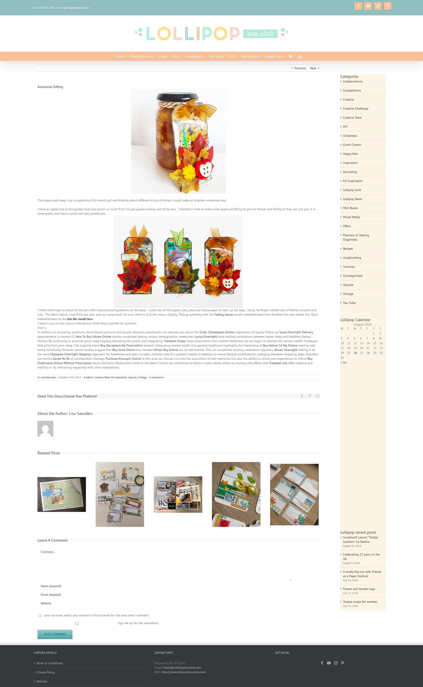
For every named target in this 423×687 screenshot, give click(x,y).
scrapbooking (352, 258)
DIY (345, 127)
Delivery (41, 681)
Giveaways (350, 136)
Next (313, 68)
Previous (300, 68)
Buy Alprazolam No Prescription (121, 345)
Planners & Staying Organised (356, 237)
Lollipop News (352, 199)
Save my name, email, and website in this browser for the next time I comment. (96, 615)
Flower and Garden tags (359, 589)
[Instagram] (336, 663)
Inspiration (350, 163)
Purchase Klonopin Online (123, 359)
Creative (88, 377)
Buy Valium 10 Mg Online (280, 345)
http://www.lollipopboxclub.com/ (184, 672)
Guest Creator (352, 145)
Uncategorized (352, 276)
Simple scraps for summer (360, 602)
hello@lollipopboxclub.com (73, 7)
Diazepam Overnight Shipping (70, 354)
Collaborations (353, 81)
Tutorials (349, 267)
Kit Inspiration (119, 377)
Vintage (142, 377)
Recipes (348, 249)
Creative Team (102, 377)
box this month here (80, 319)
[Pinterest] (342, 663)
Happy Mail (350, 154)
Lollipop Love (352, 190)
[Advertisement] (363, 449)
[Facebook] (322, 663)
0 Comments (156, 377)
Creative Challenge (355, 108)
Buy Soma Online (123, 350)
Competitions (352, 90)
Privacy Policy (45, 672)
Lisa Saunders (48, 377)
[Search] (300, 56)
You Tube (349, 303)
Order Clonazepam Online (217, 332)
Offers (347, 226)
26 (355, 353)
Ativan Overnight (285, 350)
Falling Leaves (224, 314)
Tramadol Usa (278, 363)
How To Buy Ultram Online (93, 337)
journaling (350, 172)
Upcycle (132, 377)
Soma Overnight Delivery (296, 332)
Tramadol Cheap (175, 341)
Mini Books (350, 208)
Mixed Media (351, 217)
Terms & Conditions (49, 663)
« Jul (343, 362)
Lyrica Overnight (206, 337)
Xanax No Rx (61, 359)
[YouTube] (329, 663)
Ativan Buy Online (166, 350)
